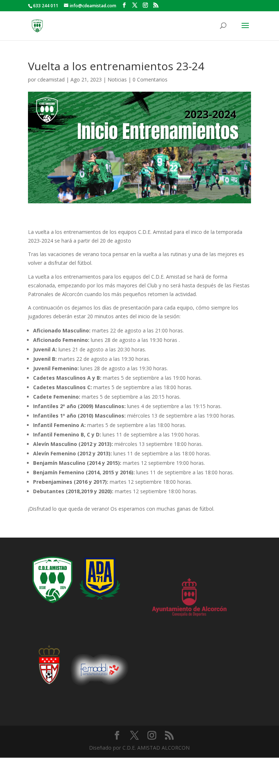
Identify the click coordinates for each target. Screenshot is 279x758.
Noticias (117, 79)
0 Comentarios (150, 79)
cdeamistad (51, 79)
